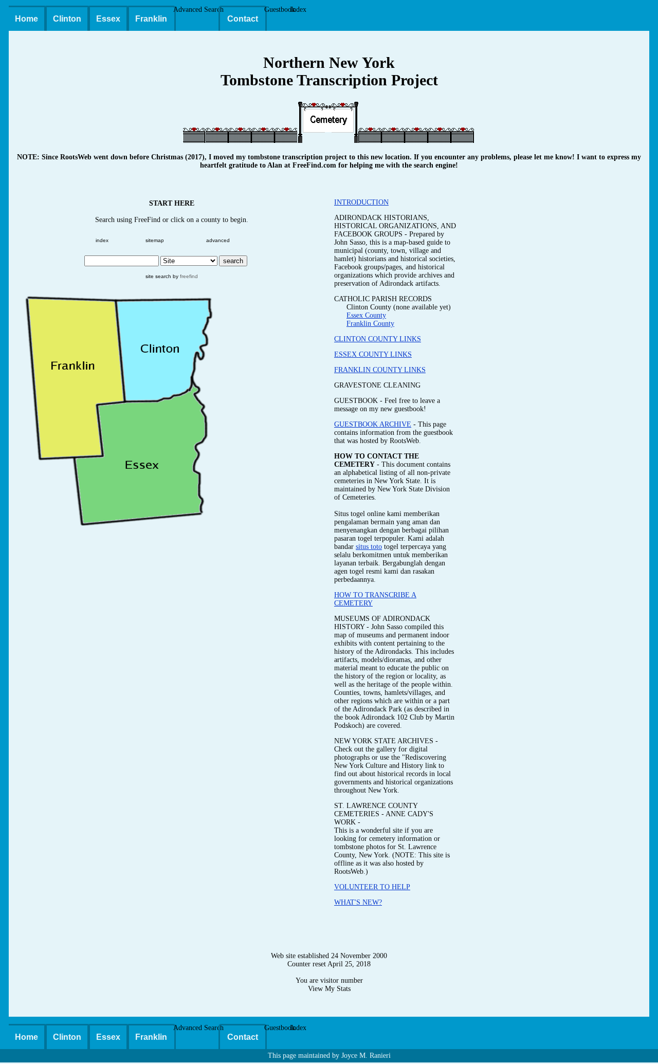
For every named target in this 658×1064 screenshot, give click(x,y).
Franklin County (370, 323)
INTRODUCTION (361, 202)
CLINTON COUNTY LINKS (377, 339)
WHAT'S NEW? (358, 902)
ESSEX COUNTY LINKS (373, 354)
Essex (108, 18)
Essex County (366, 315)
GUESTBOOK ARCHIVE (372, 424)
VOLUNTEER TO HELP (372, 887)
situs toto (369, 547)
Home (26, 18)
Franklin (151, 18)
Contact (242, 18)
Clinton (67, 18)
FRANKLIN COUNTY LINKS (380, 370)
